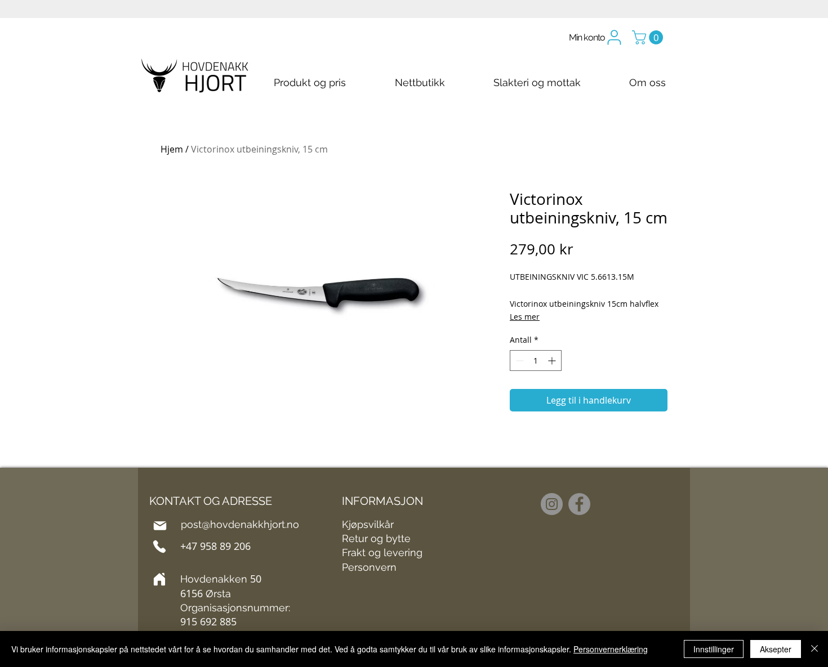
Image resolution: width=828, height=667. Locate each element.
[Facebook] (579, 504)
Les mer (525, 316)
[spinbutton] (536, 360)
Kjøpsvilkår (368, 524)
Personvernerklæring (610, 649)
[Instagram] (552, 504)
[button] (649, 37)
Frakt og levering (382, 552)
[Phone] (159, 546)
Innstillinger (713, 649)
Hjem (172, 149)
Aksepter (775, 649)
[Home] (159, 579)
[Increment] (553, 360)
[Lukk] (814, 649)
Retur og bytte (376, 538)
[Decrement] (518, 360)
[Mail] (160, 525)
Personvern (369, 567)
